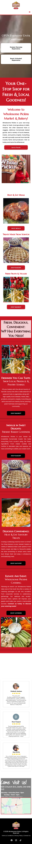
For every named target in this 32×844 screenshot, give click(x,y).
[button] (29, 12)
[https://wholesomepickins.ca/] (16, 5)
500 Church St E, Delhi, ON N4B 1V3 (16, 788)
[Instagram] (16, 840)
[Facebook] (11, 840)
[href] (16, 806)
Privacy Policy (19, 835)
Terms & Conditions (8, 835)
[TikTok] (20, 840)
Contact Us (27, 835)
